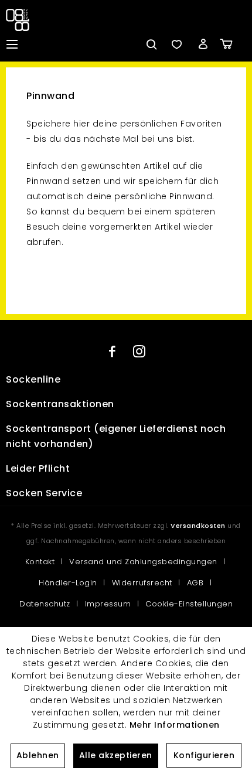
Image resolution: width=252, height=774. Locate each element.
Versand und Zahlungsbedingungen (143, 561)
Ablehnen (37, 755)
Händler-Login (68, 582)
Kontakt (40, 561)
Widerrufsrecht (142, 582)
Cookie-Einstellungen (189, 603)
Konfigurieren (204, 755)
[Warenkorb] (234, 44)
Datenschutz (44, 603)
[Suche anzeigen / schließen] (150, 44)
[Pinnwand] (176, 44)
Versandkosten (198, 525)
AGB (195, 582)
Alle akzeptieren (115, 755)
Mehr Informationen (175, 725)
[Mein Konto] (202, 44)
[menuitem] (11, 44)
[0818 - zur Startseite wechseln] (20, 20)
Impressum (108, 603)
